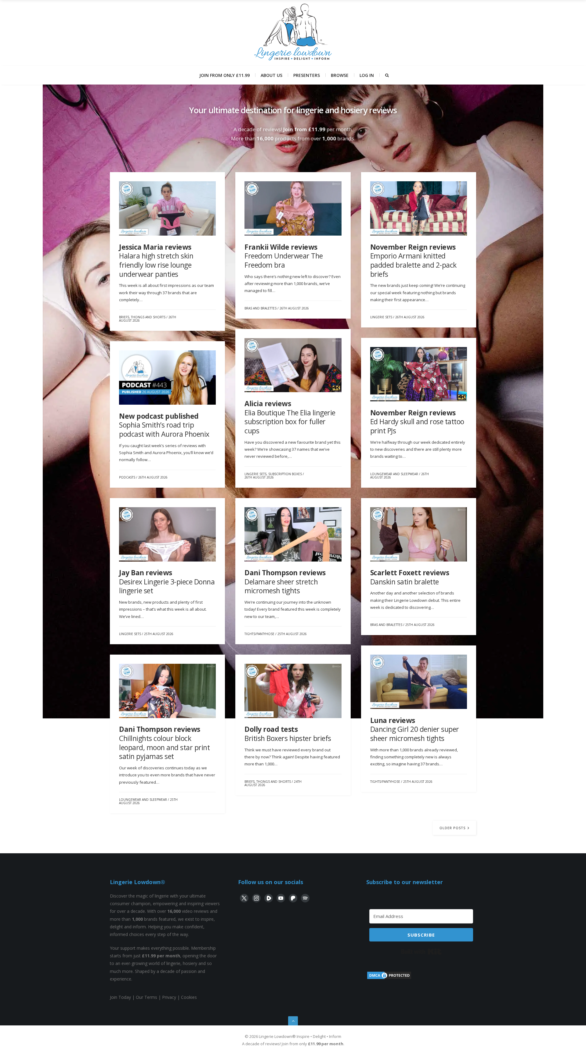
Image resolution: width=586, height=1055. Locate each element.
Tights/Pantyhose (259, 634)
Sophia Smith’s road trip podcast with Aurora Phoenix (164, 425)
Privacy (169, 997)
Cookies (189, 997)
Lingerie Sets (381, 317)
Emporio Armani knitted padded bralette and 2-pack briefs (413, 260)
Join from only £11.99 (224, 75)
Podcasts (127, 477)
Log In (367, 75)
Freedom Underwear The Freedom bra (283, 256)
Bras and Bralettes (260, 308)
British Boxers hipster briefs (287, 733)
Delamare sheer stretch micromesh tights (285, 581)
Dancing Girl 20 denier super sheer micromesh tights (414, 729)
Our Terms (146, 997)
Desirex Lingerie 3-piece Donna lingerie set (167, 581)
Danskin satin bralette (409, 577)
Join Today (120, 997)
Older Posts (453, 828)
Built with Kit (421, 951)
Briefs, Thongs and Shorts (142, 317)
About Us (271, 75)
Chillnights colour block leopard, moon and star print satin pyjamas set (164, 742)
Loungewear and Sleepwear (394, 474)
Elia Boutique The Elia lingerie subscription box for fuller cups (289, 417)
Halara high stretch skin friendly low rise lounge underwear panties (156, 260)
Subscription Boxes (285, 474)
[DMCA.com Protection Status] (389, 978)
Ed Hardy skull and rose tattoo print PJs (417, 421)
